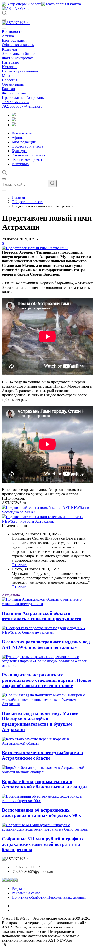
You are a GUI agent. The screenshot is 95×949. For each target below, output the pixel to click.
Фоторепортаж (14, 93)
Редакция (19, 889)
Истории (9, 67)
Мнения (8, 75)
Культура (9, 49)
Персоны (9, 80)
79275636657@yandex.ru (22, 106)
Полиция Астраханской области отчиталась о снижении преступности (41, 616)
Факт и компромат (17, 58)
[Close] (4, 28)
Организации (13, 84)
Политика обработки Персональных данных (49, 897)
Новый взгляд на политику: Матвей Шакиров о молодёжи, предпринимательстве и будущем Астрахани (40, 721)
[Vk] (14, 125)
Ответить (19, 565)
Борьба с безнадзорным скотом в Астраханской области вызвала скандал (45, 784)
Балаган (8, 89)
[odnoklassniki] (14, 120)
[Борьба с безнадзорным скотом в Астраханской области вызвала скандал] (47, 772)
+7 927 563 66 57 (15, 102)
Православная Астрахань (23, 97)
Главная (18, 197)
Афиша (8, 36)
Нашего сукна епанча (20, 71)
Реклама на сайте (26, 893)
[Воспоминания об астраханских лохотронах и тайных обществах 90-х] (47, 801)
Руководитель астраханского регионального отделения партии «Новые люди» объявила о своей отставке (46, 680)
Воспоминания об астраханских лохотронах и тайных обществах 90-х (41, 812)
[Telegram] (14, 115)
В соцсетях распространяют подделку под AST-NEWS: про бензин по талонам (46, 644)
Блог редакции (14, 40)
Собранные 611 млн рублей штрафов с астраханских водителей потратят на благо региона (43, 844)
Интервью (10, 62)
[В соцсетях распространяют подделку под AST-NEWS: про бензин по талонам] (47, 632)
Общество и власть (18, 45)
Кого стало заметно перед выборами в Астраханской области (42, 755)
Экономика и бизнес (19, 54)
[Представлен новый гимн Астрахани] (35, 248)
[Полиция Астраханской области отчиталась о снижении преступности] (47, 604)
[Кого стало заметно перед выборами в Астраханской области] (47, 743)
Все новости (12, 32)
